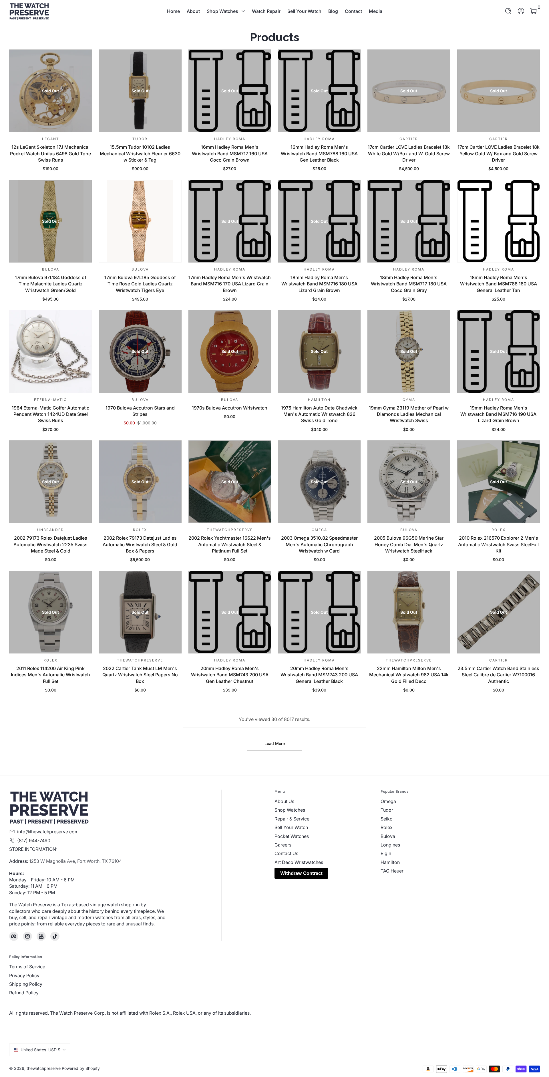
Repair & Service (291, 819)
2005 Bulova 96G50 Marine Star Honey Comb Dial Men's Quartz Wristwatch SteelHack (408, 544)
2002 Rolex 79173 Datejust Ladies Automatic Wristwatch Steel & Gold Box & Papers (140, 544)
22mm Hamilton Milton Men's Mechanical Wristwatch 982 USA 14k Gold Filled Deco (409, 674)
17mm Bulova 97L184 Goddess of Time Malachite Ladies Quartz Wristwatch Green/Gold (50, 284)
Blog (333, 11)
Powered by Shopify (81, 1068)
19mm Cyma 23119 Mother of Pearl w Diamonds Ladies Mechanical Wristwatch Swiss (409, 414)
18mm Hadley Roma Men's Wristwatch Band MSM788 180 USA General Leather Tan (498, 284)
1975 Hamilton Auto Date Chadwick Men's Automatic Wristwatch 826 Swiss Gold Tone (319, 414)
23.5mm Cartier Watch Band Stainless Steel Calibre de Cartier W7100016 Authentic (498, 674)
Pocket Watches (291, 836)
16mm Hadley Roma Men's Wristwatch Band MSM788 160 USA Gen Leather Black (319, 153)
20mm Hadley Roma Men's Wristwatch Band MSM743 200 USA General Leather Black (319, 674)
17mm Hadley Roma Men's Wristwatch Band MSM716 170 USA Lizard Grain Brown (229, 284)
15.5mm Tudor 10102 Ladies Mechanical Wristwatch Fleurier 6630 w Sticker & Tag (140, 153)
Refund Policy (24, 992)
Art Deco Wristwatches (298, 862)
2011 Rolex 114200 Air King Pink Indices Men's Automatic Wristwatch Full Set (50, 674)
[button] (508, 11)
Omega (388, 801)
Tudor (387, 810)
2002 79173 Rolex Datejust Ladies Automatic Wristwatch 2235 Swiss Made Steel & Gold (50, 544)
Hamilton (390, 862)
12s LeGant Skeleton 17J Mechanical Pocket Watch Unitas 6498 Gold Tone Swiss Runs (50, 153)
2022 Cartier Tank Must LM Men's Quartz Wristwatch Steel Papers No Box (140, 674)
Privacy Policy (24, 975)
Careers (282, 845)
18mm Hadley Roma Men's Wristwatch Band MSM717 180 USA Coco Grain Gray (409, 284)
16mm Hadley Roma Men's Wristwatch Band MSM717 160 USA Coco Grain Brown (230, 153)
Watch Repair (266, 11)
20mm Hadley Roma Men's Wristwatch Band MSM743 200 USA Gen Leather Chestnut (229, 674)
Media (375, 11)
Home (173, 11)
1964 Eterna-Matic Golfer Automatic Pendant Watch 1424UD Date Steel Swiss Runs (50, 414)
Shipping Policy (25, 984)
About (193, 11)
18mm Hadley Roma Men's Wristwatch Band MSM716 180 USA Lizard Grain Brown (319, 284)
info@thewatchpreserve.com (48, 831)
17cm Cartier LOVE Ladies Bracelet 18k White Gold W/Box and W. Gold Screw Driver (409, 153)
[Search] (508, 11)
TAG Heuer (392, 871)
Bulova (388, 836)
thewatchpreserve (44, 1068)
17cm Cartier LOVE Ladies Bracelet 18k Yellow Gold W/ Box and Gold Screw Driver (499, 153)
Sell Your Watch (304, 11)
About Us (284, 801)
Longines (390, 845)
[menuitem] (327, 801)
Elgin (386, 853)
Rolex (387, 827)
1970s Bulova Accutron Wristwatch (229, 408)
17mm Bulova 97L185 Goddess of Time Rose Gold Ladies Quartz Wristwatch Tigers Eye (140, 284)
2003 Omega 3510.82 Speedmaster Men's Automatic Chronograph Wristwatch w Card (319, 544)
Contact (353, 11)
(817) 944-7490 (33, 840)
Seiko (387, 819)
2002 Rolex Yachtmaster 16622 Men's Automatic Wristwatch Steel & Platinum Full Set (229, 544)
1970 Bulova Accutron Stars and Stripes (140, 411)
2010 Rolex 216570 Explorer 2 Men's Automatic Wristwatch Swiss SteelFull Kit (498, 544)
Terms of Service (27, 966)
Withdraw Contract (301, 873)
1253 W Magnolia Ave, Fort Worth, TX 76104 (75, 861)
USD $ (40, 1049)
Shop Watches (222, 11)
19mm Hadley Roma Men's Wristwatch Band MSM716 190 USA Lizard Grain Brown (498, 414)
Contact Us (286, 853)
